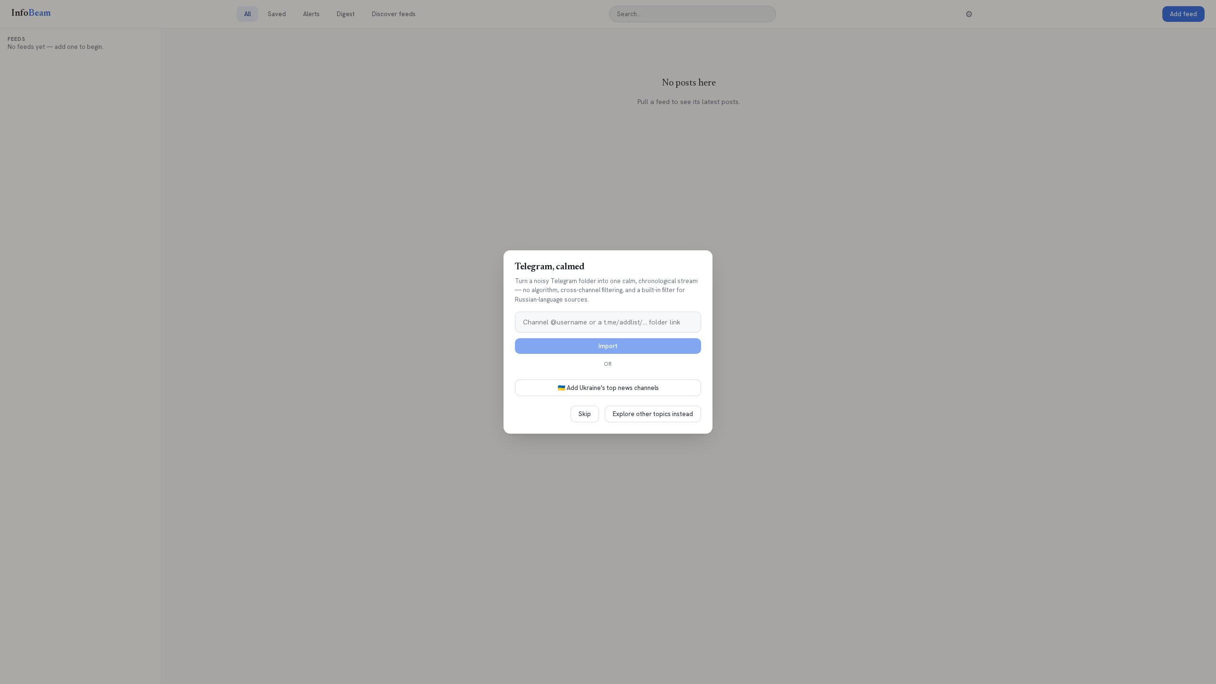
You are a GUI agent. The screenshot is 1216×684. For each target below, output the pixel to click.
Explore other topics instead (653, 414)
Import (608, 346)
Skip (585, 414)
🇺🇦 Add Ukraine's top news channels (608, 388)
